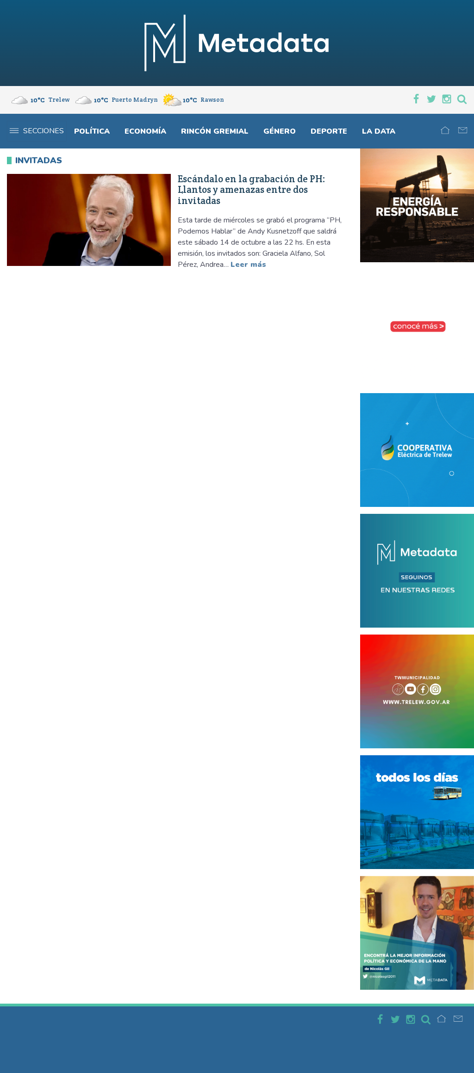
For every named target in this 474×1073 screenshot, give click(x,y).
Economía (145, 131)
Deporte (329, 131)
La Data (378, 131)
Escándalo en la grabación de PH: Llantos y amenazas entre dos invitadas (251, 190)
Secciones (43, 131)
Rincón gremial (215, 131)
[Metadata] (237, 43)
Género (279, 131)
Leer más (248, 264)
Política (92, 131)
